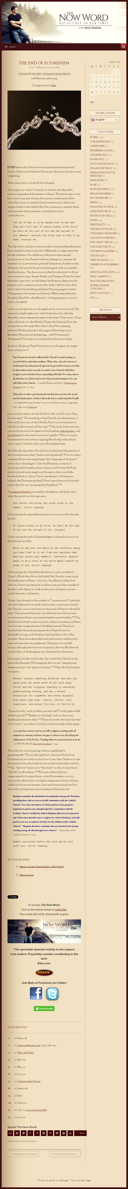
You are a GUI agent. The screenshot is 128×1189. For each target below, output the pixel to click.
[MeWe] (10, 1133)
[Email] (63, 1133)
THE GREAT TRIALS (101, 242)
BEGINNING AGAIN (101, 150)
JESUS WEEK (97, 180)
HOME (17, 1141)
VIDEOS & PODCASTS (102, 272)
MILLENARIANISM (100, 193)
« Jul (92, 102)
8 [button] (9, 1088)
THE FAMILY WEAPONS (103, 233)
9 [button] (9, 1096)
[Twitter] (30, 1133)
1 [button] (9, 1038)
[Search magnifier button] (123, 46)
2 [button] (9, 1045)
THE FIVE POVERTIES (102, 238)
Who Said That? (26, 1052)
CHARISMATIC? (99, 155)
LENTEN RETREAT (100, 211)
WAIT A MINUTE (99, 276)
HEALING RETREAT (101, 168)
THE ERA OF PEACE (101, 229)
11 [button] (9, 1110)
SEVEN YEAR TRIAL (101, 215)
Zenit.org (32, 407)
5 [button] (9, 1067)
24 (92, 92)
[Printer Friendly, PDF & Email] (44, 1008)
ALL (92, 297)
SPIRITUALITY (98, 224)
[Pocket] (57, 1133)
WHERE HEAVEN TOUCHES (99, 287)
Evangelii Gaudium (42, 743)
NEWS (93, 202)
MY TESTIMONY (99, 198)
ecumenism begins (20, 492)
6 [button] (9, 1074)
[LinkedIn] (43, 1133)
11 (96, 81)
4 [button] (9, 1060)
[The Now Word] (64, 20)
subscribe (60, 909)
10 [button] (9, 1103)
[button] (27, 350)
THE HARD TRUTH (100, 246)
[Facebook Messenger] (23, 1133)
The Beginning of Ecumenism (23, 1154)
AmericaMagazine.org (29, 1045)
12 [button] (9, 1117)
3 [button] (9, 1052)
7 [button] (9, 1081)
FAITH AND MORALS (102, 163)
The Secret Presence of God (65, 1154)
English (100, 119)
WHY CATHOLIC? (100, 293)
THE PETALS (97, 255)
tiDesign (64, 1180)
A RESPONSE (97, 146)
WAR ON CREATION (101, 281)
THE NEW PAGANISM (102, 251)
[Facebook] (17, 1133)
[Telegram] (37, 1133)
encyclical (13, 435)
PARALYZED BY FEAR (101, 207)
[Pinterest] (50, 1133)
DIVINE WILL (97, 159)
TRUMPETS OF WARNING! (104, 264)
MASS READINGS (29, 1141)
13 (105, 81)
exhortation (67, 431)
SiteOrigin (86, 1180)
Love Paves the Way (37, 1110)
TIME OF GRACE (99, 260)
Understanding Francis (29, 1081)
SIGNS (93, 220)
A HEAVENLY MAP (100, 141)
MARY (93, 184)
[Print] (70, 1133)
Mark (57, 67)
